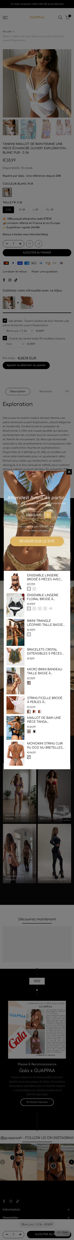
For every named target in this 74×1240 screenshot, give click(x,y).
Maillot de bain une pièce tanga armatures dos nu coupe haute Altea (44, 720)
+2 (50, 608)
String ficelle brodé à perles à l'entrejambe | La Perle (44, 700)
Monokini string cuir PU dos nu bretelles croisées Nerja (45, 746)
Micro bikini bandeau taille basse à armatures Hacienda (44, 671)
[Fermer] (69, 472)
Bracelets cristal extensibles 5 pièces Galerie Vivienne (44, 652)
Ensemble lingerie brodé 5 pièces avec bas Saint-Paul (44, 578)
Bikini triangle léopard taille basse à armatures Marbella (45, 623)
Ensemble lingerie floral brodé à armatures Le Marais (44, 597)
